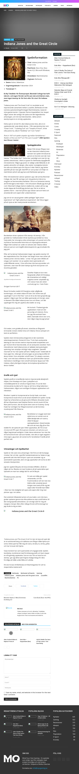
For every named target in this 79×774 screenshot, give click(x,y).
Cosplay (57, 129)
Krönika (57, 167)
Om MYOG (48, 1)
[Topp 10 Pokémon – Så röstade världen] (32, 718)
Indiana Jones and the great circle (27, 575)
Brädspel (59, 144)
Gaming (56, 5)
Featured (57, 135)
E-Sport (57, 132)
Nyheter (20, 5)
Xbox (58, 161)
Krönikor (69, 5)
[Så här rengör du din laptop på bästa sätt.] (32, 725)
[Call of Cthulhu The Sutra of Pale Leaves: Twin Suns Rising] (43, 633)
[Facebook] (64, 1)
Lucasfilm (44, 575)
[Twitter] (70, 1)
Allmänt (57, 121)
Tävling (57, 181)
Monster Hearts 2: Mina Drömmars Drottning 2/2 (15, 599)
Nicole (7, 48)
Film (55, 138)
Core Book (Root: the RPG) (42, 598)
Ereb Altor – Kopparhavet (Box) (64, 65)
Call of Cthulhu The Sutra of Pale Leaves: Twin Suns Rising (43, 641)
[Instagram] (67, 1)
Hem (5, 10)
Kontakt (55, 1)
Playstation (60, 155)
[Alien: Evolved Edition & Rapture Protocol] (11, 633)
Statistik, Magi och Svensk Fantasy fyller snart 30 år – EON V (63, 92)
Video (62, 5)
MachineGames (10, 578)
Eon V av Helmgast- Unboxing (64, 107)
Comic (56, 127)
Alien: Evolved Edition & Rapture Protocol (62, 59)
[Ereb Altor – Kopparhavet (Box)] (27, 633)
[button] (61, 1)
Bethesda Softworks (27, 573)
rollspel (57, 178)
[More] (42, 586)
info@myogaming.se (40, 768)
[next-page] (8, 647)
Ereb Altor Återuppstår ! (62, 78)
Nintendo (59, 149)
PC (12, 39)
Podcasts (48, 5)
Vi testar (57, 184)
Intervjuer (39, 5)
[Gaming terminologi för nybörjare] (32, 733)
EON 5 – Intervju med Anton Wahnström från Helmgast (63, 84)
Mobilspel (59, 147)
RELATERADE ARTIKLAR (12, 624)
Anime (56, 124)
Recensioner (29, 5)
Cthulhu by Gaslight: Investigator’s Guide (61, 100)
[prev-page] (5, 647)
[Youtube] (73, 1)
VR (57, 158)
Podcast (57, 172)
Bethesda (15, 573)
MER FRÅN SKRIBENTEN (29, 624)
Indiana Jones (9, 575)
